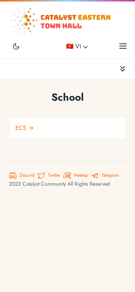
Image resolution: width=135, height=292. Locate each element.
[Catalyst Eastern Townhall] (61, 20)
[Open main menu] (123, 46)
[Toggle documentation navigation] (122, 68)
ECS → (24, 128)
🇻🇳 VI (74, 46)
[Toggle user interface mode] (16, 46)
